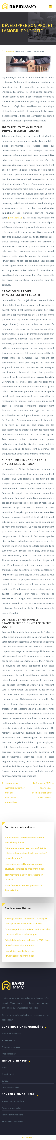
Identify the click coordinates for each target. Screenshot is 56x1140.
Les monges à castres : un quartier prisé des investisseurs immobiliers (14, 793)
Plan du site (28, 1137)
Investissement (10, 51)
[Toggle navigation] (50, 6)
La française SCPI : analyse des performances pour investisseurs (42, 790)
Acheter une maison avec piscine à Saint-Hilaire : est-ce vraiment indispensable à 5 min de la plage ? (26, 853)
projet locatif (15, 217)
